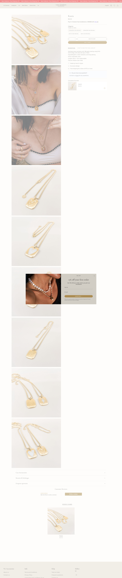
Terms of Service (72, 300)
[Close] (94, 276)
